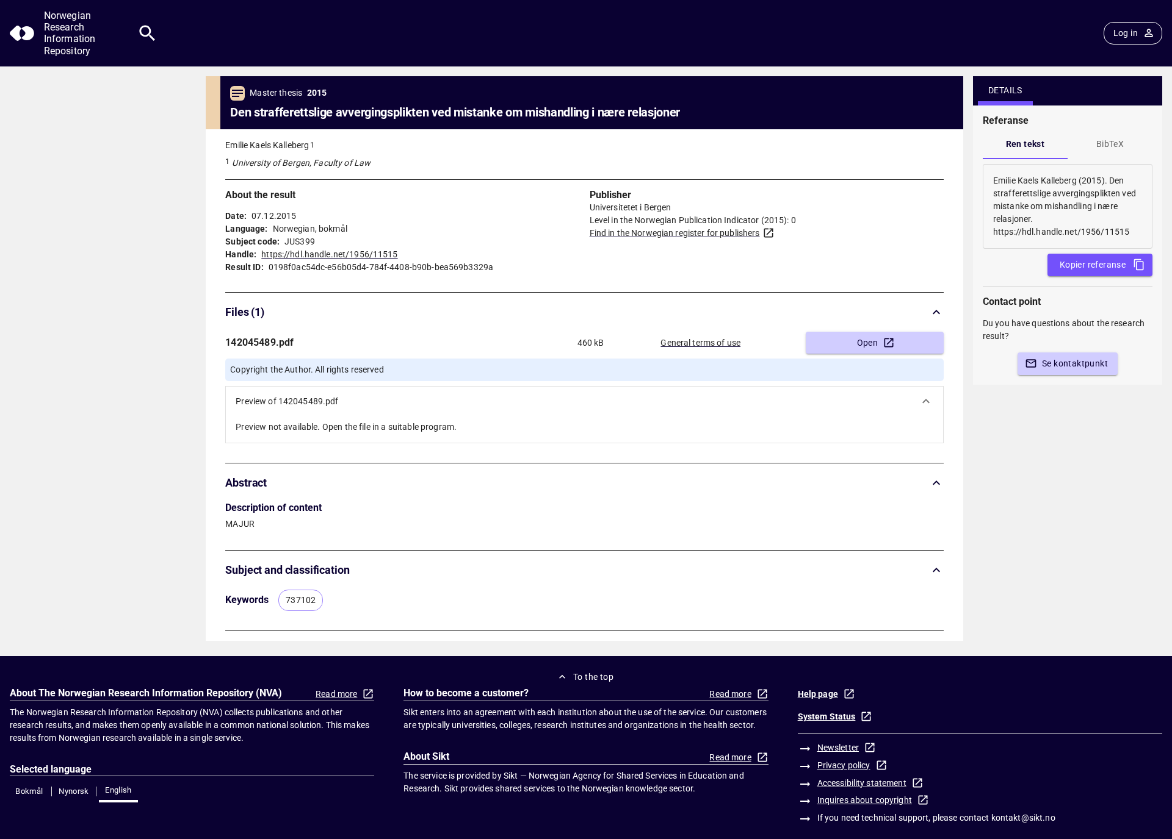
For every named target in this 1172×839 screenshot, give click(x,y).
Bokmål (29, 791)
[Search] (147, 33)
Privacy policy (843, 765)
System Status (827, 716)
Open (867, 343)
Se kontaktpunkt (1075, 363)
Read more (336, 694)
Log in (1125, 33)
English (118, 789)
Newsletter (838, 747)
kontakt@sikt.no (1023, 818)
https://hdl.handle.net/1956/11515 (329, 254)
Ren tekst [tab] (1025, 144)
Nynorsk (74, 791)
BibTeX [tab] (1110, 144)
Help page (818, 694)
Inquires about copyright (864, 800)
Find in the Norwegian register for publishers (675, 233)
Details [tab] (1005, 90)
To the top (593, 677)
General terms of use (700, 343)
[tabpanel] (1067, 206)
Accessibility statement (861, 783)
